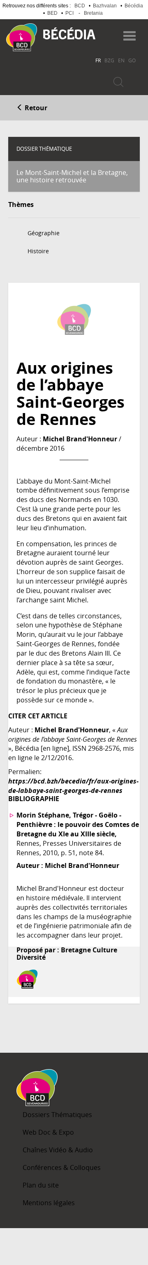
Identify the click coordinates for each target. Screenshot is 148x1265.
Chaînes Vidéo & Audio (58, 1149)
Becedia (69, 33)
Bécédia (134, 6)
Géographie (44, 233)
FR (98, 60)
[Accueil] (21, 37)
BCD (79, 6)
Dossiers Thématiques (57, 1114)
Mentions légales (49, 1202)
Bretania (93, 13)
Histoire (38, 251)
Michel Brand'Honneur (80, 438)
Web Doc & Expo (48, 1132)
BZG (109, 60)
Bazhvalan (105, 6)
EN (121, 60)
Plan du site (41, 1185)
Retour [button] (35, 107)
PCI (69, 13)
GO (132, 60)
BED (52, 13)
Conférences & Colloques (62, 1167)
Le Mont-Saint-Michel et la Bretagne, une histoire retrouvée (72, 176)
